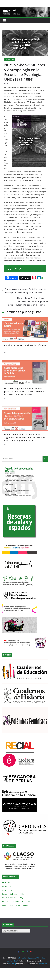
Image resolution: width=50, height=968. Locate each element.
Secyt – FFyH (7, 890)
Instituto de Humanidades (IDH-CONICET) (17, 902)
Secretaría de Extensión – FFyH (13, 894)
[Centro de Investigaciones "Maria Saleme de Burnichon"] (25, 8)
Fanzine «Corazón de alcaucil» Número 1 (25, 347)
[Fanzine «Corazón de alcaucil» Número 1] (25, 319)
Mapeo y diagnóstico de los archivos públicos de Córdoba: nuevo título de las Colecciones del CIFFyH (24, 391)
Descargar (18, 268)
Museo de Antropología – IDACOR (15, 905)
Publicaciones (9, 59)
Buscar (45, 459)
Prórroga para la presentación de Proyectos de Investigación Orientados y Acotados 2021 (25, 291)
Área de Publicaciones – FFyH (13, 898)
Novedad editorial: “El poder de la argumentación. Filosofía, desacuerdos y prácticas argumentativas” (25, 437)
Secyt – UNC (6, 886)
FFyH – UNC (6, 882)
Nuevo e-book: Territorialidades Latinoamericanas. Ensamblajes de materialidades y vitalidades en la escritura (26, 301)
